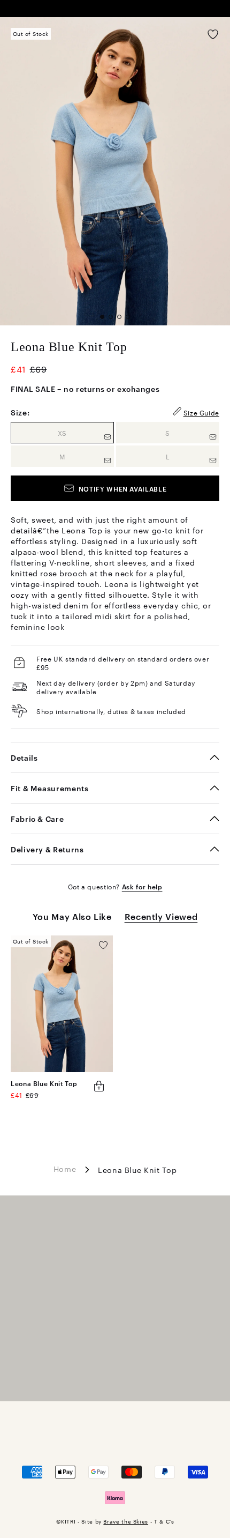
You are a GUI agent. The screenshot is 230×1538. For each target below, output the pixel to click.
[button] (102, 317)
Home (64, 1168)
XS (86, 432)
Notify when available (122, 488)
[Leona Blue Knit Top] (62, 1003)
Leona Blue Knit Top (44, 1083)
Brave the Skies (125, 1521)
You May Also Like (72, 916)
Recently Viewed (161, 916)
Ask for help (142, 886)
